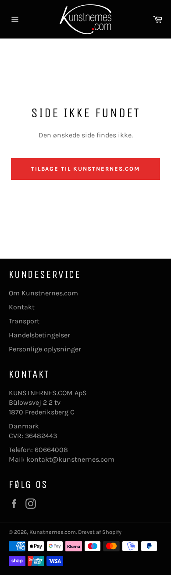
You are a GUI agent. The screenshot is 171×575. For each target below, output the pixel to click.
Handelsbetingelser (39, 335)
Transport (24, 321)
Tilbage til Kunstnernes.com (85, 168)
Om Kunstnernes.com (43, 293)
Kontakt (22, 307)
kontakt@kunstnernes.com (70, 459)
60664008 (51, 449)
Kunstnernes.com (52, 532)
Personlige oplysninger (45, 349)
